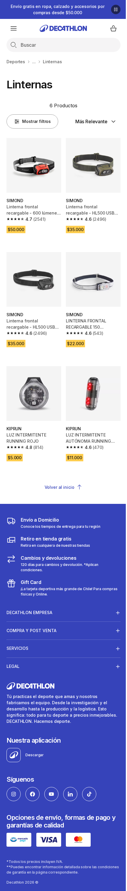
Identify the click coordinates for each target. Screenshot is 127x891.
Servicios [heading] (17, 641)
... (34, 61)
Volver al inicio (59, 487)
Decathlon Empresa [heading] (29, 605)
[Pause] (116, 9)
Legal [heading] (12, 659)
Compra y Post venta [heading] (31, 623)
